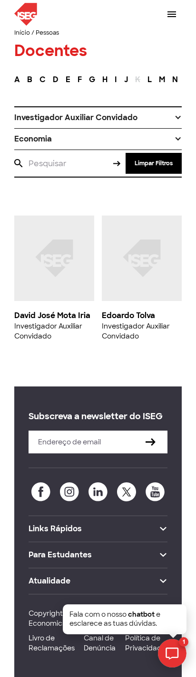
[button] (98, 117)
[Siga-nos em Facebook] (40, 491)
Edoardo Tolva (128, 315)
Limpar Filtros (154, 163)
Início (22, 33)
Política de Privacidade (145, 643)
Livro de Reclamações (52, 643)
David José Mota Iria (52, 315)
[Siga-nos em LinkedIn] (98, 491)
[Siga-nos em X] (126, 491)
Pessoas (47, 33)
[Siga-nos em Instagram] (69, 491)
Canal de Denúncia (100, 643)
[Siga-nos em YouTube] (155, 491)
